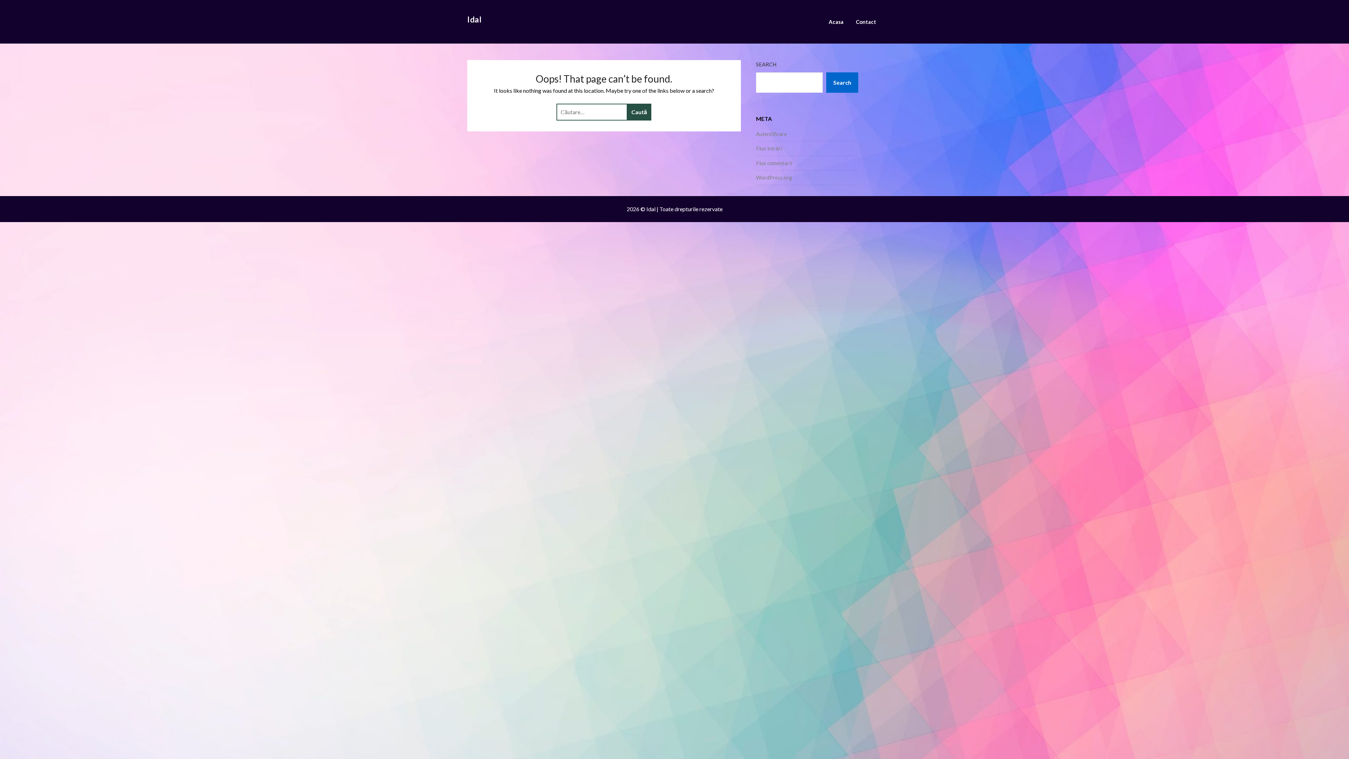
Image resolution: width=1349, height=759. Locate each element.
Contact (866, 22)
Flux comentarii (774, 163)
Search (766, 64)
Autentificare (771, 134)
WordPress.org (774, 177)
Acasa (836, 22)
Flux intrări (769, 148)
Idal (474, 19)
